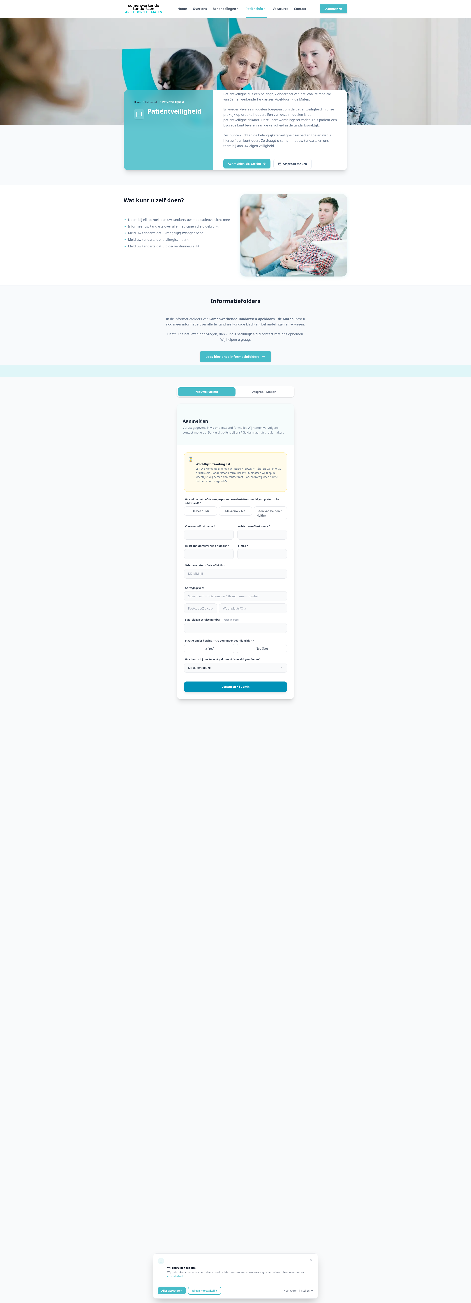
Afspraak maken (295, 164)
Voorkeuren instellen (297, 1290)
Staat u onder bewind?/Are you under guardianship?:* (219, 640)
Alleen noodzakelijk (204, 1290)
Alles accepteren (171, 1290)
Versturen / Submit (235, 687)
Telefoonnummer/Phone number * (207, 545)
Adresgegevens (194, 588)
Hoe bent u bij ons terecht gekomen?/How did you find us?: (223, 659)
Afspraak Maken (264, 392)
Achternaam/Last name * (254, 526)
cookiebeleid (175, 1276)
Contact (300, 9)
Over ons (200, 9)
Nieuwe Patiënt (206, 392)
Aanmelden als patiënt (244, 164)
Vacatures (280, 9)
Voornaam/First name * (200, 526)
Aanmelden (333, 9)
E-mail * (243, 545)
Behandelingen (224, 9)
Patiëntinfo (254, 9)
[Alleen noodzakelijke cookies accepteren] (310, 1259)
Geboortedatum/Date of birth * (205, 565)
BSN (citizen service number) (212, 619)
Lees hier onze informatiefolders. (233, 356)
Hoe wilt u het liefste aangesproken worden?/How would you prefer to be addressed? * (232, 501)
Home (182, 9)
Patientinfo (151, 102)
